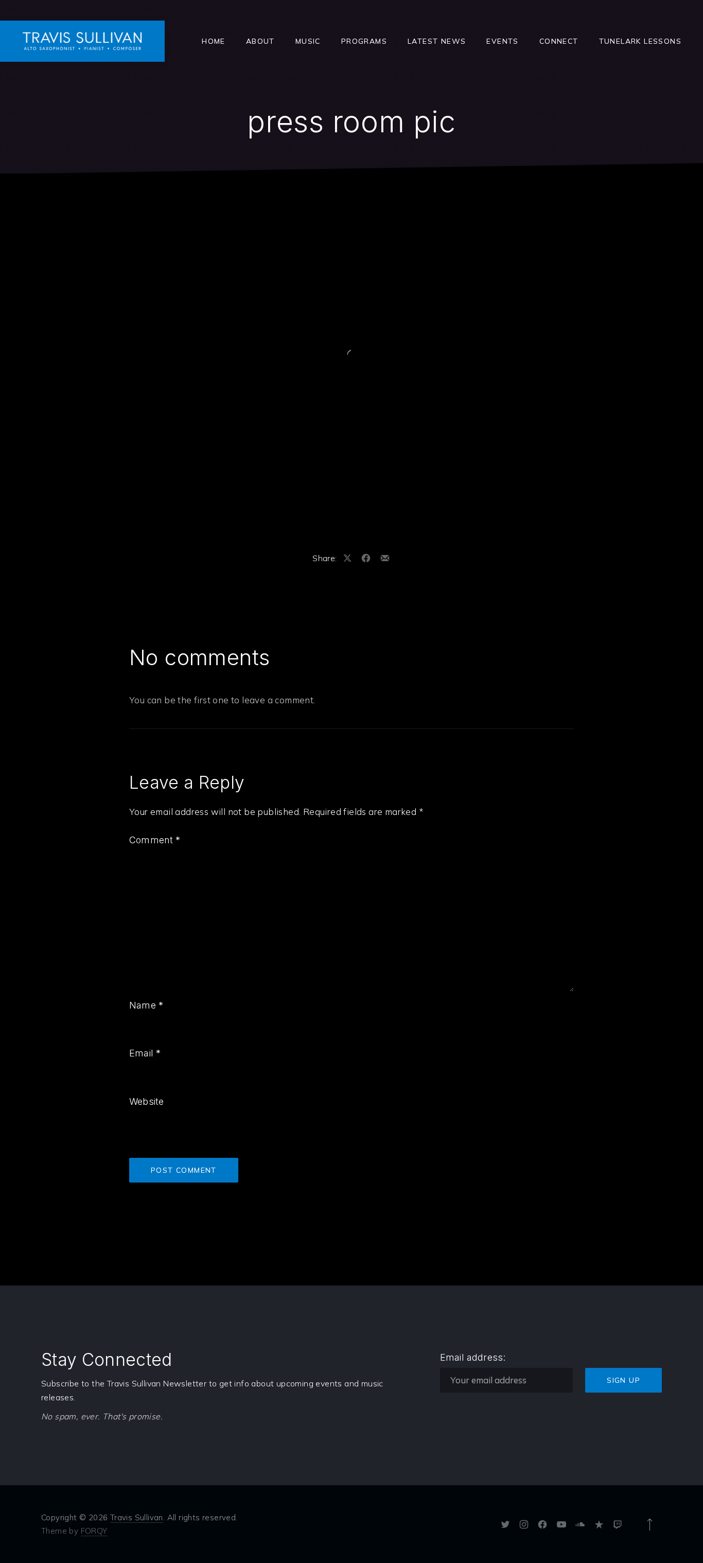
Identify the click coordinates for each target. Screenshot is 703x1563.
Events (502, 41)
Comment (155, 840)
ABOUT (260, 41)
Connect (558, 41)
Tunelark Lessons (640, 41)
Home (213, 41)
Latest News (437, 41)
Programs (364, 41)
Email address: (473, 1357)
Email (145, 1053)
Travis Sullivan (136, 1517)
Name (146, 1005)
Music (308, 41)
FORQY (94, 1531)
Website (146, 1101)
